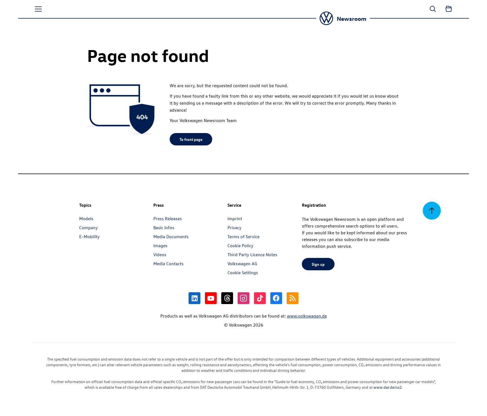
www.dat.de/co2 (387, 387)
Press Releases (167, 218)
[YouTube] (211, 298)
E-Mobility (89, 236)
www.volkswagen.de (307, 316)
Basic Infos (163, 227)
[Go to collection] (448, 9)
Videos (159, 254)
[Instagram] (243, 298)
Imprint (234, 218)
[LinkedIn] (194, 298)
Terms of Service (243, 236)
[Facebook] (276, 298)
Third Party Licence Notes (252, 254)
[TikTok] (260, 298)
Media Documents (171, 236)
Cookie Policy (240, 245)
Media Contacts (168, 263)
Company (88, 227)
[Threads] (227, 298)
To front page (191, 139)
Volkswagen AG (242, 263)
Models (86, 218)
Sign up (318, 264)
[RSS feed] (292, 298)
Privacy (234, 227)
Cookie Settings (242, 272)
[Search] (433, 9)
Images (160, 245)
